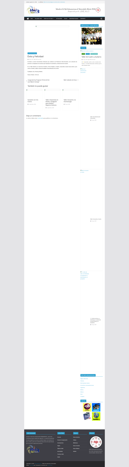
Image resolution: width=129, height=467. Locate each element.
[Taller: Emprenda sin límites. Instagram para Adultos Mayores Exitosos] (52, 90)
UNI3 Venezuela (38, 59)
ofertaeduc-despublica (32, 53)
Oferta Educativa (94, 53)
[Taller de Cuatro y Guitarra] (91, 51)
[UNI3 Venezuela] (27, 18)
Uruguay (82, 396)
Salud (65, 18)
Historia (82, 381)
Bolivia (81, 389)
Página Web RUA (84, 378)
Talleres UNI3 (38, 18)
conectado (40, 118)
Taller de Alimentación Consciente (95, 117)
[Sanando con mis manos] (34, 90)
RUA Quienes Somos (85, 383)
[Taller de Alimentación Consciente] (84, 118)
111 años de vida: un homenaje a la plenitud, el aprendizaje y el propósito (95, 320)
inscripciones (60, 442)
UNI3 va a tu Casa (48, 18)
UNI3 (32, 18)
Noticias (87, 53)
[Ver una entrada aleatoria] (101, 18)
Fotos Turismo (76, 445)
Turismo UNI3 (60, 454)
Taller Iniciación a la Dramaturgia (70, 100)
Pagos (58, 445)
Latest (83, 53)
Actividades (60, 451)
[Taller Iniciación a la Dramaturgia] (70, 90)
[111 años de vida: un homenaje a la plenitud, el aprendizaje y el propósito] (84, 321)
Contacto (82, 18)
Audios (74, 451)
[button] (53, 19)
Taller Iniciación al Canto (95, 219)
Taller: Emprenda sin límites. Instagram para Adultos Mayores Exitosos (52, 102)
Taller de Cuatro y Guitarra (91, 57)
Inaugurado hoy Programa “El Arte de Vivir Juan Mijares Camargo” (39, 81)
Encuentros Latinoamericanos (87, 385)
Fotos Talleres (76, 448)
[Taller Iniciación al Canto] (84, 220)
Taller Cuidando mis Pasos (70, 80)
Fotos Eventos (76, 437)
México (82, 392)
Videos (74, 440)
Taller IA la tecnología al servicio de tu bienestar (54, 2)
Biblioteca (75, 442)
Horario (59, 437)
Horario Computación (62, 440)
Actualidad (59, 18)
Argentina (82, 387)
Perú (81, 394)
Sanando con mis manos (33, 100)
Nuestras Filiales (73, 18)
